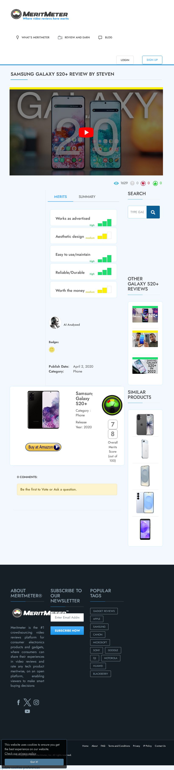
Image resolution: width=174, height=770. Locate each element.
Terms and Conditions (119, 746)
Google (113, 650)
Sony (96, 650)
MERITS (60, 196)
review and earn (77, 37)
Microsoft (100, 642)
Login (125, 60)
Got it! (34, 762)
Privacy (136, 746)
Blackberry (100, 674)
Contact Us (160, 746)
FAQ (103, 746)
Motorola (110, 658)
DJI (94, 658)
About (95, 746)
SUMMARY (87, 196)
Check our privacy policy (20, 753)
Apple (96, 619)
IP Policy (147, 746)
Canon (97, 635)
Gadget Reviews (104, 611)
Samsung (99, 627)
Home (85, 746)
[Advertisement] (151, 247)
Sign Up (152, 60)
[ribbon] (14, 64)
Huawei (98, 666)
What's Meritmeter (35, 37)
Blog (108, 37)
